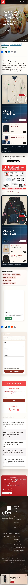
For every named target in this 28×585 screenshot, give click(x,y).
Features (16, 514)
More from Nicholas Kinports (9, 283)
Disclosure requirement (19, 547)
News (15, 511)
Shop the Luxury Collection (6, 151)
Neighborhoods (17, 519)
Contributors (17, 533)
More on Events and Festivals (9, 277)
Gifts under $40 (17, 527)
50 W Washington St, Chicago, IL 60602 (14, 315)
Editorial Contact (5, 536)
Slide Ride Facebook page (13, 192)
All (24, 417)
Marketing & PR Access (7, 533)
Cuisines (16, 516)
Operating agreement (19, 550)
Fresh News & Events (8, 417)
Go (14, 400)
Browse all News (6, 274)
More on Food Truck (16, 274)
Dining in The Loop (7, 280)
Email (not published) (8, 348)
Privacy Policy (17, 536)
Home (15, 508)
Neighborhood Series (18, 525)
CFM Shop (16, 522)
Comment (5, 355)
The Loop (5, 47)
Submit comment (14, 371)
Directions (9, 318)
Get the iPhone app (7, 493)
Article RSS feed (17, 542)
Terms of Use (17, 539)
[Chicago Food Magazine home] (3, 2)
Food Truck (5, 44)
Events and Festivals (16, 44)
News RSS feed (17, 544)
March (18, 67)
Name (5, 342)
